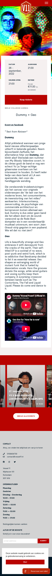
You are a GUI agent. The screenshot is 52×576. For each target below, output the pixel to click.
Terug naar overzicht (11, 16)
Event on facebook (14, 125)
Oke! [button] (25, 562)
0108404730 (12, 454)
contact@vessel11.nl (15, 457)
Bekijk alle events (26, 416)
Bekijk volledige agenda (16, 108)
